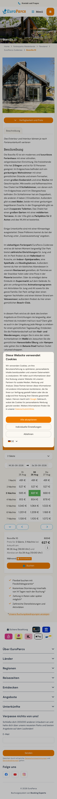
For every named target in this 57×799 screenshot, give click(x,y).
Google (33, 399)
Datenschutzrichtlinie (24, 409)
